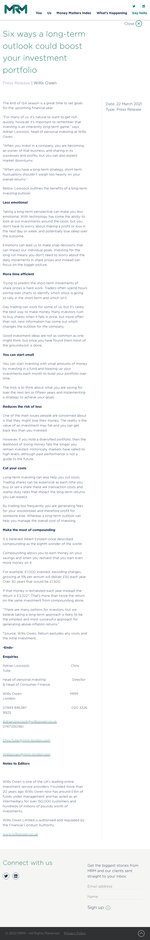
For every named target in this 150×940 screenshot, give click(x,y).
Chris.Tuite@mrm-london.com (26, 740)
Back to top (141, 933)
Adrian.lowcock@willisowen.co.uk (30, 721)
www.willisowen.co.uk (20, 834)
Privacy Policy (75, 933)
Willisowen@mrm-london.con (26, 754)
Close (129, 23)
